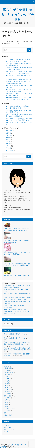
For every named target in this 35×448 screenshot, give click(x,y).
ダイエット (8, 400)
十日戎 (7, 370)
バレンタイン (9, 372)
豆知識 (7, 398)
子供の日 (8, 146)
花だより (8, 148)
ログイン (6, 425)
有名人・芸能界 (8, 415)
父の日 (8, 141)
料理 (6, 404)
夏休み (8, 139)
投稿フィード (7, 427)
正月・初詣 (8, 368)
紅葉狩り (8, 133)
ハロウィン (9, 135)
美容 (6, 406)
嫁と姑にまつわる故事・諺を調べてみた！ (16, 309)
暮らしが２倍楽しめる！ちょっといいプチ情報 (17, 14)
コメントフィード (9, 429)
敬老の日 (8, 137)
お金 (6, 402)
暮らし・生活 (7, 396)
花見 (6, 376)
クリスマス (9, 131)
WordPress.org (8, 432)
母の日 (8, 144)
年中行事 (6, 366)
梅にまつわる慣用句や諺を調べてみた (14, 334)
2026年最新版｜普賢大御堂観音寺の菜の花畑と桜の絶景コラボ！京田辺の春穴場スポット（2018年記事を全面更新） (19, 81)
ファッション (9, 150)
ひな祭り (7, 374)
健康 (5, 413)
